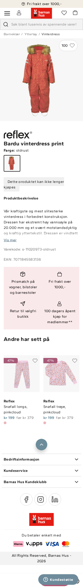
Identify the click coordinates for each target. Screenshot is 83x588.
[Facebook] (26, 499)
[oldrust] (12, 163)
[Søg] (5, 24)
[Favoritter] (64, 12)
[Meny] (7, 13)
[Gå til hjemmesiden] (41, 13)
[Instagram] (40, 499)
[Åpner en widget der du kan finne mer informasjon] (58, 580)
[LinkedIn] (55, 499)
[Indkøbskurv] (76, 13)
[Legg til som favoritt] (35, 360)
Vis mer (10, 240)
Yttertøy (30, 34)
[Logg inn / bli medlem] (18, 12)
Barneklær (12, 34)
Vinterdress (51, 34)
